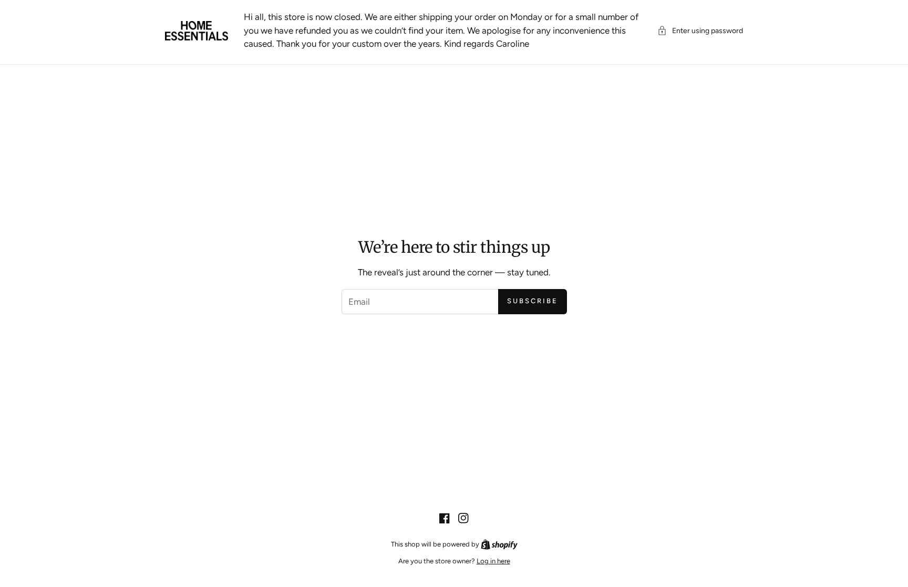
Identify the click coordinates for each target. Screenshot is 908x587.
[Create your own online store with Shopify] (499, 544)
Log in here (493, 561)
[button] (700, 30)
